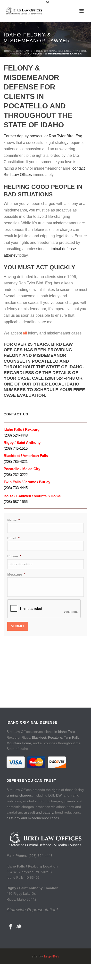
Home (8, 51)
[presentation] (44, 608)
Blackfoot (39, 737)
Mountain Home (19, 743)
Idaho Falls (66, 732)
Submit (18, 626)
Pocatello (55, 737)
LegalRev (51, 956)
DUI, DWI (55, 795)
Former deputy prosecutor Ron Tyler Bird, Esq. (43, 136)
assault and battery (38, 812)
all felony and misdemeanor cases (33, 818)
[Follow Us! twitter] (19, 927)
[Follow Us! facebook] (11, 927)
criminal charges (19, 795)
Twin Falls (71, 737)
